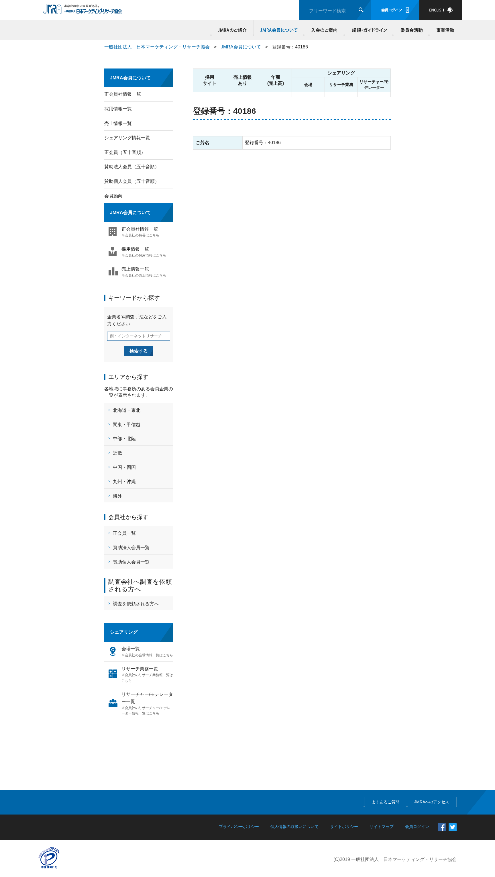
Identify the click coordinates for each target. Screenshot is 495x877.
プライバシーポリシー (239, 826)
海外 (117, 496)
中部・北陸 (124, 438)
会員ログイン (395, 10)
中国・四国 (124, 467)
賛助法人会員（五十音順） (131, 166)
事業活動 (444, 30)
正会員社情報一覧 (122, 94)
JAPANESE (440, 10)
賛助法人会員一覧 (131, 547)
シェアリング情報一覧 (127, 137)
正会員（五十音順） (125, 152)
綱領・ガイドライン (369, 30)
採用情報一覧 (118, 108)
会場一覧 (147, 651)
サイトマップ (382, 826)
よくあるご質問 (386, 802)
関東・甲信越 (126, 424)
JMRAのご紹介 (232, 30)
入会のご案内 (324, 30)
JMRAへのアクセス (431, 802)
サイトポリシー (344, 826)
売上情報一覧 (118, 123)
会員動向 (113, 195)
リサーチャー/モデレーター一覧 (147, 703)
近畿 (117, 453)
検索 (361, 9)
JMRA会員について (279, 30)
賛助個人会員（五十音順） (131, 181)
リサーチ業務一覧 (147, 674)
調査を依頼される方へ (136, 603)
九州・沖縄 (124, 481)
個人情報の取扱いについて (294, 826)
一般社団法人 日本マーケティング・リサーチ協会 (157, 46)
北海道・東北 (126, 410)
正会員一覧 (124, 533)
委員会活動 (411, 30)
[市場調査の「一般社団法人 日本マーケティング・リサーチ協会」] (82, 11)
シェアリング (124, 632)
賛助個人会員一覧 (131, 561)
